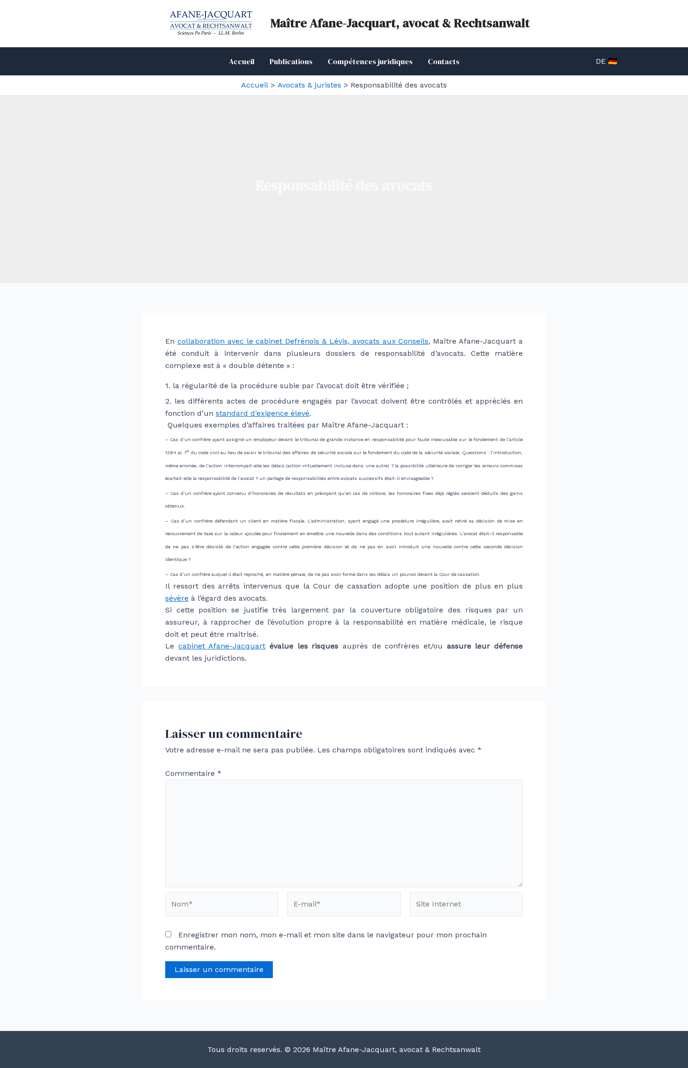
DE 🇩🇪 (606, 61)
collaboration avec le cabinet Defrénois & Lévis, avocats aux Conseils (303, 341)
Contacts (444, 61)
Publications (291, 61)
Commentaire (193, 773)
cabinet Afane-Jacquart (222, 645)
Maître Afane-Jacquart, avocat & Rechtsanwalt (400, 23)
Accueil (242, 61)
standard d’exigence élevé (262, 413)
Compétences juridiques (370, 61)
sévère (177, 598)
